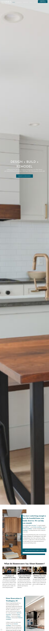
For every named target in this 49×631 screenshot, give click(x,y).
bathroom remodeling (27, 528)
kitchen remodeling (37, 527)
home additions (26, 527)
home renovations (32, 525)
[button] (42, 1)
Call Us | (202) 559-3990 (42, 3)
